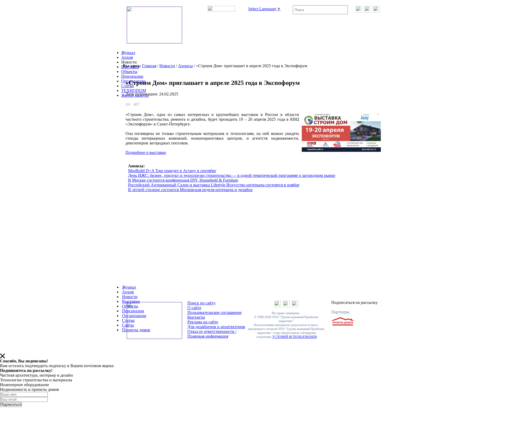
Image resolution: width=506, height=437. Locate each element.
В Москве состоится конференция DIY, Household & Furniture (183, 180)
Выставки (130, 67)
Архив (127, 57)
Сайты (128, 325)
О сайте (194, 307)
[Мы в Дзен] (376, 11)
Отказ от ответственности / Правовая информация (211, 333)
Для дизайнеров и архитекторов (216, 326)
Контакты (196, 317)
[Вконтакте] (359, 11)
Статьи (128, 320)
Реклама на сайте (202, 322)
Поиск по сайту (201, 303)
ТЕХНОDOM (133, 90)
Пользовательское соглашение (214, 312)
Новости (167, 66)
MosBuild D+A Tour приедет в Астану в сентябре (172, 170)
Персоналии (132, 76)
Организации (134, 315)
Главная (149, 66)
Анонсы (185, 66)
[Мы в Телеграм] (367, 11)
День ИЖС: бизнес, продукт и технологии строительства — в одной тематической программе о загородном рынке (231, 175)
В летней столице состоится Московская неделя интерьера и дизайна (190, 189)
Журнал (128, 52)
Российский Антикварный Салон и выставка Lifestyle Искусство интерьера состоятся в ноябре (213, 185)
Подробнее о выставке (145, 152)
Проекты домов (136, 330)
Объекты (129, 71)
